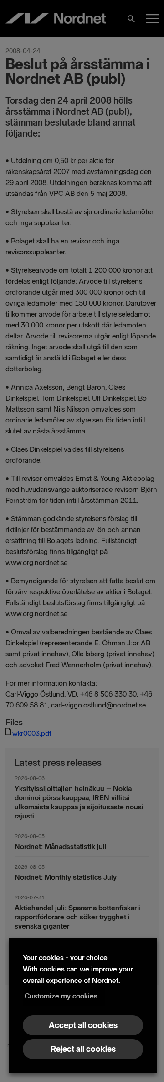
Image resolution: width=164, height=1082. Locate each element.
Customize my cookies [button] (61, 996)
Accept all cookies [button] (83, 1025)
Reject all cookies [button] (83, 1049)
